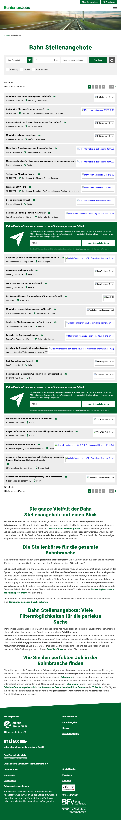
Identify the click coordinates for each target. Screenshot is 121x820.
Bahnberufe (67, 677)
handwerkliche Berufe (74, 687)
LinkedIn (66, 780)
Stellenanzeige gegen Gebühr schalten (28, 602)
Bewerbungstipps (70, 733)
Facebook (67, 775)
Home (6, 35)
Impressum (9, 775)
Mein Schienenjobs (90, 2)
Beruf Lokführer (55, 649)
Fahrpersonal (73, 684)
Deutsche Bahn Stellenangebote (64, 528)
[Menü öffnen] (115, 7)
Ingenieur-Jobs (29, 687)
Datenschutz (10, 780)
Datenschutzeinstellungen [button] (16, 786)
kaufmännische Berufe (50, 687)
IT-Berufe (96, 687)
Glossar (66, 728)
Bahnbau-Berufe (12, 687)
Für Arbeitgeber (109, 2)
